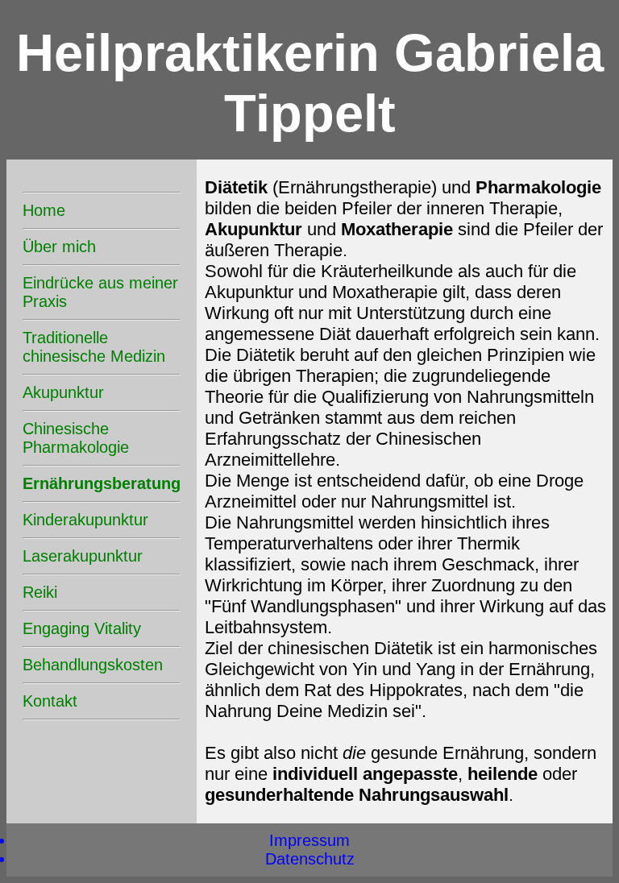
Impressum (309, 840)
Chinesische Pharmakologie (76, 438)
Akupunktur (63, 392)
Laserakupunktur (83, 556)
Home (44, 210)
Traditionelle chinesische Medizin (94, 347)
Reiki (40, 592)
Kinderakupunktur (85, 520)
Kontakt (50, 701)
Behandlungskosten (93, 665)
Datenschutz (310, 859)
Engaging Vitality (82, 628)
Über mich (59, 246)
